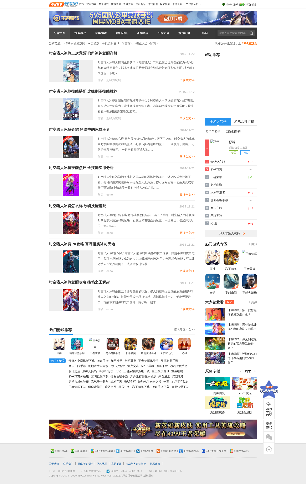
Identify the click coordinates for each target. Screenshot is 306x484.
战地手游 (116, 381)
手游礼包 (184, 33)
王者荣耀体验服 (148, 360)
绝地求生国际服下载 (101, 366)
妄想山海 (216, 184)
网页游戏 (93, 43)
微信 (269, 437)
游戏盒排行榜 (244, 121)
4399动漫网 (147, 451)
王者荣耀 (95, 353)
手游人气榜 (218, 121)
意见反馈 (116, 463)
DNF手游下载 (160, 386)
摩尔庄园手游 (77, 366)
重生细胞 (177, 371)
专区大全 (128, 4)
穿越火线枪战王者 (249, 296)
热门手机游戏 (252, 243)
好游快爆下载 (180, 386)
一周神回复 (217, 393)
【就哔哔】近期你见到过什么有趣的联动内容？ (242, 358)
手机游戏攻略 (163, 33)
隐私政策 (155, 463)
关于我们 (54, 463)
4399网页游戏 (168, 451)
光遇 (166, 381)
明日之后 (74, 371)
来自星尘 (164, 376)
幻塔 (118, 371)
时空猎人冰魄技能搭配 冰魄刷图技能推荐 (83, 91)
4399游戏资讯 (191, 451)
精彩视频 (165, 4)
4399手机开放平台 (216, 451)
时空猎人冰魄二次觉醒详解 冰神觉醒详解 (83, 53)
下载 (245, 152)
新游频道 (116, 4)
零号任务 (124, 386)
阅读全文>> (187, 80)
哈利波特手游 (148, 353)
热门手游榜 (213, 131)
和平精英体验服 (78, 376)
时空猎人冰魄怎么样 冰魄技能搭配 (77, 206)
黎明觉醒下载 (99, 376)
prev (241, 371)
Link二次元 (245, 393)
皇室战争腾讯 (160, 371)
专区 (233, 152)
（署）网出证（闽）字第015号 (165, 471)
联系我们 (68, 463)
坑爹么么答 (59, 33)
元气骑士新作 (99, 381)
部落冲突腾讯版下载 (81, 360)
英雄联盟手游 (77, 353)
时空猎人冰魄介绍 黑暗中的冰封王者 (79, 129)
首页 (81, 4)
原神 (59, 353)
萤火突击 (133, 366)
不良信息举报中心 (91, 471)
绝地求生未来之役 (149, 381)
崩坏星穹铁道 (180, 381)
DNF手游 (103, 360)
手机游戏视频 (205, 33)
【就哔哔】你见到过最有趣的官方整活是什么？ (242, 343)
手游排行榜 (106, 371)
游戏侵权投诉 (85, 463)
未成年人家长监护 (136, 463)
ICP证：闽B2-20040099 (62, 471)
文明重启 (130, 360)
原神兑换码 (89, 371)
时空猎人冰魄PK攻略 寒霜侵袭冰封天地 (82, 244)
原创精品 (141, 4)
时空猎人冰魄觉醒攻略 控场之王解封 (79, 282)
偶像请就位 (95, 386)
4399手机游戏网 (74, 43)
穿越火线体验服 (78, 381)
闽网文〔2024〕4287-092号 (127, 471)
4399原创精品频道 (252, 302)
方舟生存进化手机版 (143, 376)
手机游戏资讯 (121, 33)
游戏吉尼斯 (244, 412)
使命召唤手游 (112, 353)
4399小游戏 (232, 4)
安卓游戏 (91, 4)
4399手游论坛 (241, 451)
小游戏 (120, 366)
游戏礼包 (153, 4)
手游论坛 (177, 4)
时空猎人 (127, 43)
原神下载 (162, 366)
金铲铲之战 (166, 353)
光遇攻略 (178, 376)
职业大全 (142, 43)
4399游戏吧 (127, 451)
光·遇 (184, 353)
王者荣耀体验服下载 (136, 371)
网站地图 (102, 463)
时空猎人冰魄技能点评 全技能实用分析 (81, 168)
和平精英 (131, 353)
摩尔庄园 (216, 208)
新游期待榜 (233, 131)
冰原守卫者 (217, 192)
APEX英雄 (147, 366)
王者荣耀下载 (77, 386)
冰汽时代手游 (179, 366)
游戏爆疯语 (217, 412)
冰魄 (153, 43)
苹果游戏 (104, 4)
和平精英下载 (141, 386)
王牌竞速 (216, 215)
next (255, 371)
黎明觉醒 (130, 381)
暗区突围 (110, 386)
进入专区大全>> (184, 329)
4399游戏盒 (250, 4)
